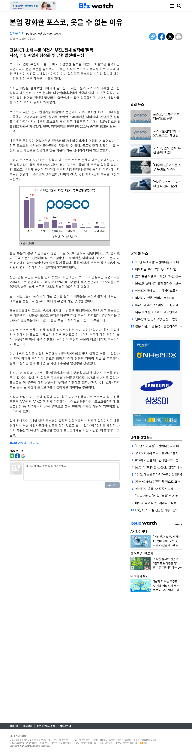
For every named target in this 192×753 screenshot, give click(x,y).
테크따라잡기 (139, 575)
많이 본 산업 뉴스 (141, 437)
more (178, 524)
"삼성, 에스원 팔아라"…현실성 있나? (158, 474)
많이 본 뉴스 (139, 253)
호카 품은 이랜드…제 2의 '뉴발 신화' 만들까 (163, 276)
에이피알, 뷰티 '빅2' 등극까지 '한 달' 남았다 (162, 269)
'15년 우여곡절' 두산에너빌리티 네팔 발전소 (163, 262)
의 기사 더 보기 (25, 443)
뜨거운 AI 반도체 (141, 553)
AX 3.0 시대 (138, 531)
